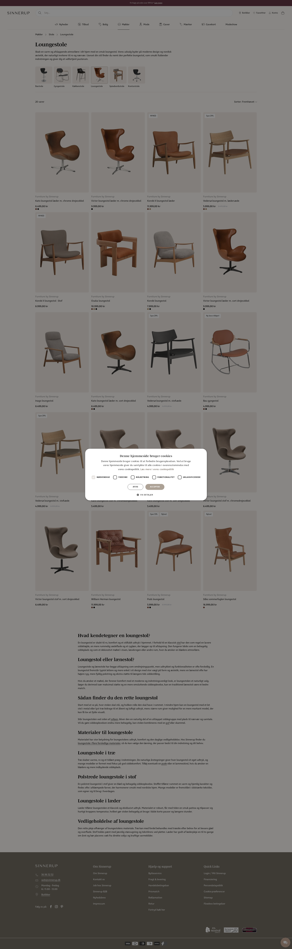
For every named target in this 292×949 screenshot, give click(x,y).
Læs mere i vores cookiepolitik (157, 469)
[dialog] (146, 474)
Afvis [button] (135, 486)
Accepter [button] (155, 486)
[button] (146, 495)
